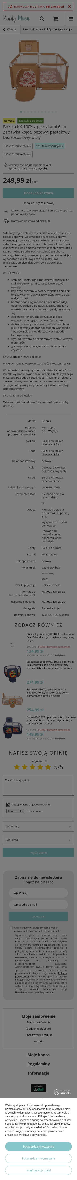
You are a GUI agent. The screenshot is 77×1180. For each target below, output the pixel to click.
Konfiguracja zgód (38, 1170)
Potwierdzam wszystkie (38, 1146)
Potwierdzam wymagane (38, 1158)
